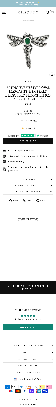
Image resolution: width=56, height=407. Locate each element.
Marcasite (30, 20)
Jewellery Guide (27, 366)
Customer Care (27, 359)
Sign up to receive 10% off (27, 345)
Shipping (18, 113)
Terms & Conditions (27, 373)
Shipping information (28, 185)
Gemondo (27, 352)
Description (28, 180)
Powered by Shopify (28, 404)
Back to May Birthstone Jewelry (30, 287)
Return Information (28, 191)
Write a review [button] (28, 327)
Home (24, 20)
